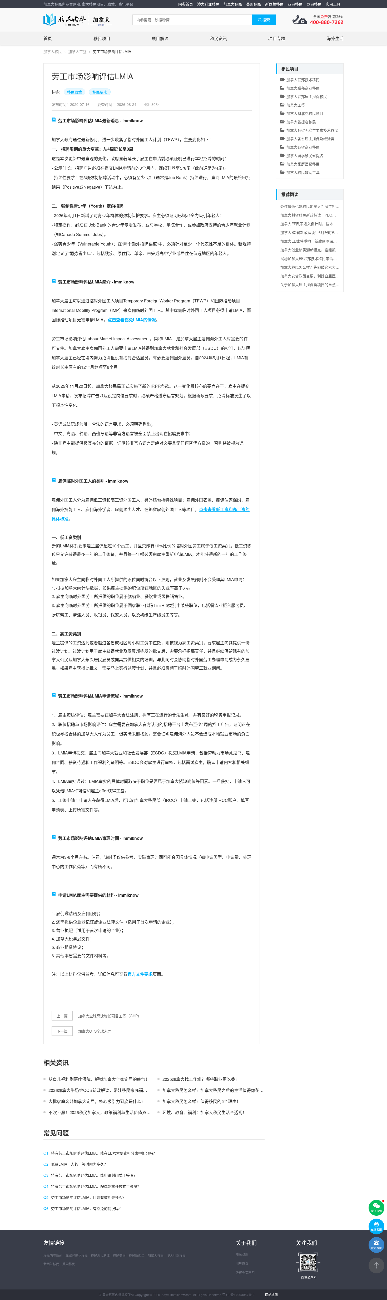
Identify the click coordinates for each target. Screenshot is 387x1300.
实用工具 (333, 4)
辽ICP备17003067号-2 (238, 1294)
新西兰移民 (274, 4)
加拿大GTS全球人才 (94, 1031)
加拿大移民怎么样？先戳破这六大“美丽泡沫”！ (309, 267)
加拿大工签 (77, 51)
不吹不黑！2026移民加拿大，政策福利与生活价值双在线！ (103, 1112)
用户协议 (242, 1263)
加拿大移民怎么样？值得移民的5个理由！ (201, 1101)
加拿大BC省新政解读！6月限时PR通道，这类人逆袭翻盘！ (309, 232)
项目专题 (276, 38)
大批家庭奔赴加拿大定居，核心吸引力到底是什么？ (96, 1101)
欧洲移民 (314, 4)
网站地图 (271, 1294)
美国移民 (253, 4)
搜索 (266, 19)
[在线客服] (376, 1226)
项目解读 (160, 38)
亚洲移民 (295, 4)
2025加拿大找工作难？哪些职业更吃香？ (200, 1079)
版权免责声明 (245, 1272)
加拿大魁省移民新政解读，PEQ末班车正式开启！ (309, 215)
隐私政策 (242, 1254)
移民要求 (99, 92)
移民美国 (119, 1255)
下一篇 (62, 1031)
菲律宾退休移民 (77, 1255)
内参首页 (185, 4)
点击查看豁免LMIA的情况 (132, 320)
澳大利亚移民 (208, 4)
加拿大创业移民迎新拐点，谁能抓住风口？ (309, 249)
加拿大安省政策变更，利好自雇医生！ (309, 275)
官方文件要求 (140, 974)
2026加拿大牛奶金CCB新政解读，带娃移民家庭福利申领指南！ (108, 1090)
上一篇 (62, 1015)
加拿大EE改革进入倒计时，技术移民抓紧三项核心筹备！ (309, 223)
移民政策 (74, 92)
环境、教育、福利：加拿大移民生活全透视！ (204, 1112)
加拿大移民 (233, 4)
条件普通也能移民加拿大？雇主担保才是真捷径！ (309, 206)
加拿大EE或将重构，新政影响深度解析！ (309, 241)
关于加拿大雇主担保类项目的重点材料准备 (309, 284)
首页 (47, 38)
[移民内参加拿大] (77, 19)
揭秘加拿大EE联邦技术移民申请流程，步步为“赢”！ (309, 258)
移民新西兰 (137, 1255)
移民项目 (101, 38)
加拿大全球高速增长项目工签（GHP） (109, 1015)
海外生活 (335, 38)
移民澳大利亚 (100, 1255)
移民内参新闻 (52, 1255)
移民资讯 (218, 38)
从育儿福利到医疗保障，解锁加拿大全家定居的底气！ (99, 1079)
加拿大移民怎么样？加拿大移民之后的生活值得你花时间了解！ (221, 1090)
